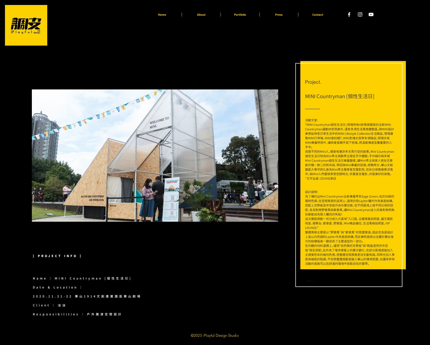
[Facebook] (349, 14)
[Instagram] (360, 14)
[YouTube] (371, 14)
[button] (278, 155)
